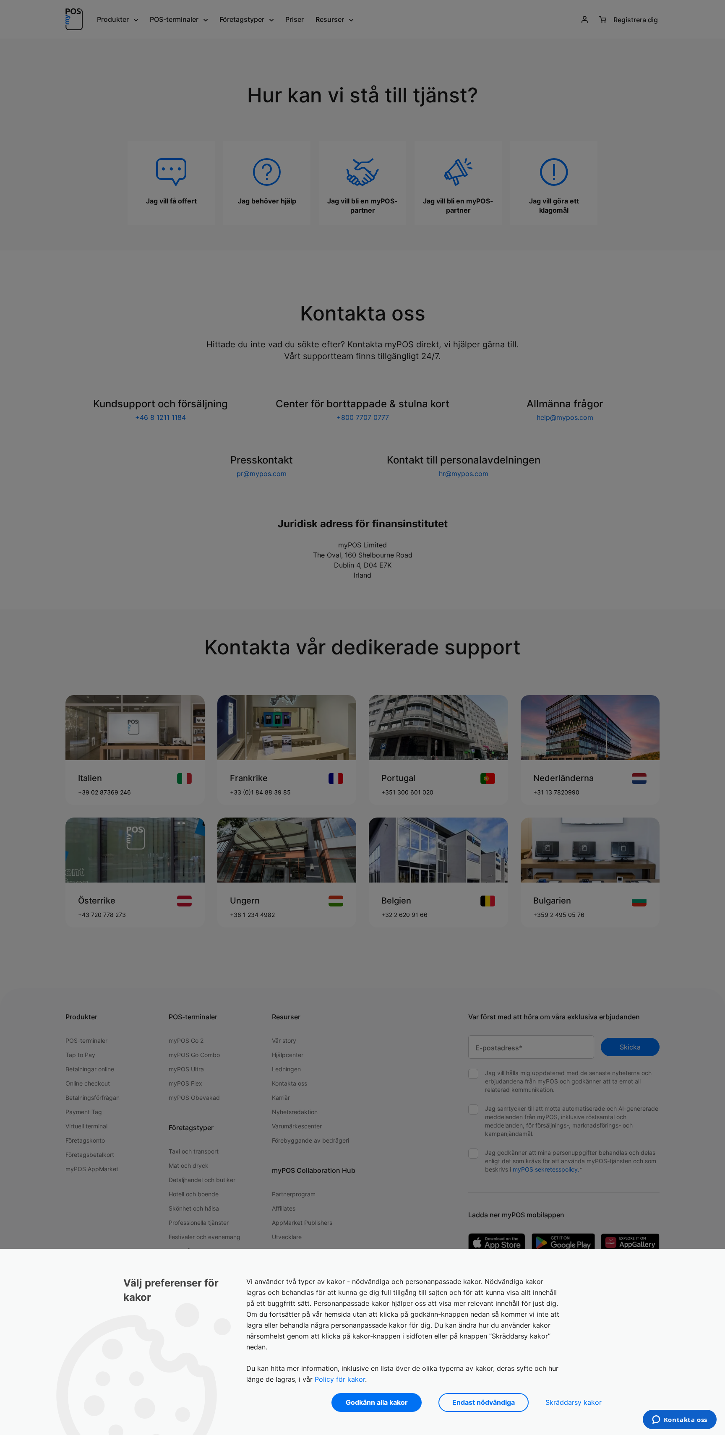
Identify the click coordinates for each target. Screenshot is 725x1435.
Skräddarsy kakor (573, 1402)
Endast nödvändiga (483, 1402)
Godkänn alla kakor (377, 1402)
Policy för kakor (340, 1379)
